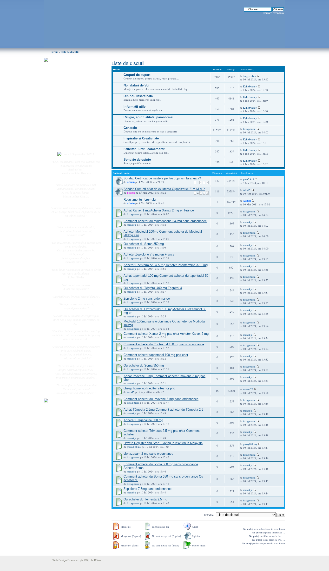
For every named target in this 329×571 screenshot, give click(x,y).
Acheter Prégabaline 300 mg (143, 420)
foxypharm (249, 129)
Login (63, 144)
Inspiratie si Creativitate (141, 138)
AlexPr (247, 190)
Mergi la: (209, 514)
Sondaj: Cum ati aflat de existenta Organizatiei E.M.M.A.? (164, 189)
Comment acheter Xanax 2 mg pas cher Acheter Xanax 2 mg (166, 333)
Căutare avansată (273, 13)
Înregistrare (66, 139)
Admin (131, 182)
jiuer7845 (248, 179)
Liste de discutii (70, 52)
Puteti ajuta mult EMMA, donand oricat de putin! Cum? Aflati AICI (73, 68)
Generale (130, 128)
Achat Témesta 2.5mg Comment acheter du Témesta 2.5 (163, 409)
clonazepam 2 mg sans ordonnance (148, 453)
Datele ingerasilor (70, 114)
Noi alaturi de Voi (136, 85)
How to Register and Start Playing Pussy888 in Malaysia (163, 443)
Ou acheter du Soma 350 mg (144, 244)
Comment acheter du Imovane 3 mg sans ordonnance (161, 399)
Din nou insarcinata (138, 96)
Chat (63, 95)
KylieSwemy (250, 86)
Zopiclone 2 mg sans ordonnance (147, 298)
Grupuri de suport (137, 75)
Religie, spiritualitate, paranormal (148, 117)
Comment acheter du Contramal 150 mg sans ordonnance (164, 344)
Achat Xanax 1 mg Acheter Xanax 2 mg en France (159, 210)
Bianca (131, 193)
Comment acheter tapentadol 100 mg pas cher (156, 355)
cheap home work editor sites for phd (149, 388)
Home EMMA (68, 84)
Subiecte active (68, 109)
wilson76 (248, 389)
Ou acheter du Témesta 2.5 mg (145, 499)
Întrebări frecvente (70, 119)
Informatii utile (134, 106)
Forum (54, 52)
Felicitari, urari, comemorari (144, 149)
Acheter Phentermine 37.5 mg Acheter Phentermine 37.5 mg (166, 265)
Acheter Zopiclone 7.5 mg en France (149, 254)
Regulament (67, 125)
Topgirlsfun (249, 76)
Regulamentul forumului (140, 199)
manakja (131, 224)
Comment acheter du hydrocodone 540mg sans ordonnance (165, 221)
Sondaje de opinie (137, 159)
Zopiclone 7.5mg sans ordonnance (147, 489)
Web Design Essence (65, 560)
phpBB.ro (95, 560)
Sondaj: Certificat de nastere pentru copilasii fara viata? (162, 178)
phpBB (84, 560)
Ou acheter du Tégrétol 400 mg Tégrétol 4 (153, 288)
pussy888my (134, 446)
